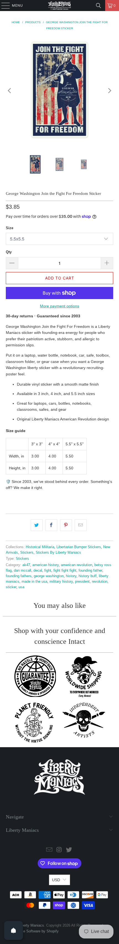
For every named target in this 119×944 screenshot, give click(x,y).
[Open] (13, 930)
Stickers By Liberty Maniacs (58, 553)
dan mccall (22, 570)
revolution (99, 582)
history (71, 576)
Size (9, 228)
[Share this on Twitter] (37, 525)
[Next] (109, 90)
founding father (90, 570)
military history (61, 582)
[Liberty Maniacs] (59, 5)
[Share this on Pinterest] (66, 525)
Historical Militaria (40, 547)
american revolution (76, 565)
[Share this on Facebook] (51, 525)
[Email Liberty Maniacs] (49, 850)
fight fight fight (64, 570)
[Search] (98, 5)
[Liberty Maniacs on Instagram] (59, 850)
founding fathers (19, 576)
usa (21, 587)
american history (45, 565)
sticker (11, 587)
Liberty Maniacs (31, 925)
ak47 (26, 565)
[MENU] (3, 5)
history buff (88, 576)
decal (37, 570)
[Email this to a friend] (81, 525)
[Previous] (10, 90)
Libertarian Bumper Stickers (78, 547)
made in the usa (34, 582)
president (82, 582)
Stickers (26, 553)
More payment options (59, 306)
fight (47, 570)
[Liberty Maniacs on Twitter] (69, 850)
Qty (9, 252)
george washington (49, 576)
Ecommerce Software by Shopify (32, 931)
